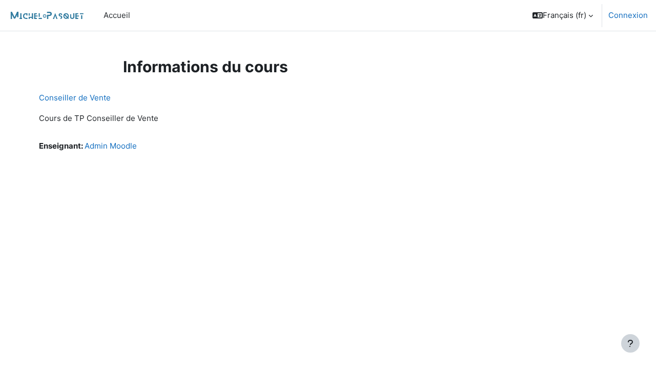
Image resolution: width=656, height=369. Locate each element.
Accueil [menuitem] (117, 15)
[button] (563, 15)
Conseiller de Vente (75, 97)
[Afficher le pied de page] (630, 343)
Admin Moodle (111, 146)
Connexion (628, 15)
